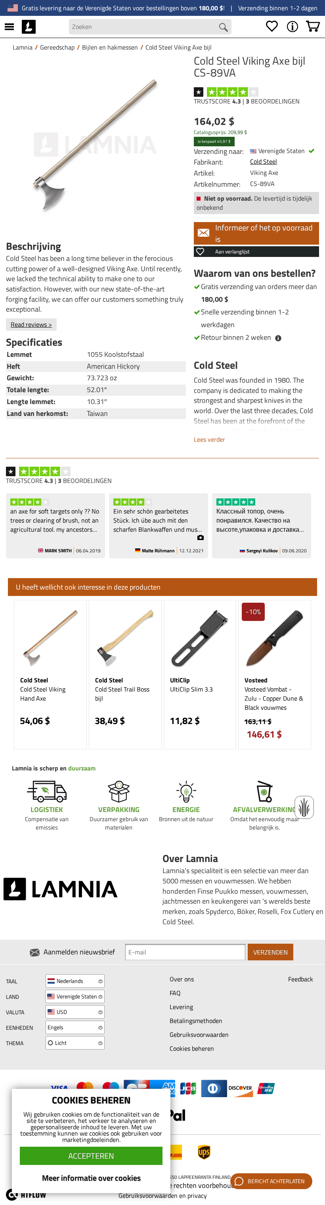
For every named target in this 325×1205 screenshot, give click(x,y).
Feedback (300, 979)
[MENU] (9, 26)
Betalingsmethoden (196, 1020)
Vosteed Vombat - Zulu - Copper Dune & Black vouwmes (274, 698)
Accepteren (91, 1155)
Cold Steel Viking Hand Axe (42, 693)
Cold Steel (263, 161)
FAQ (175, 993)
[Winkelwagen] (313, 26)
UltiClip (180, 680)
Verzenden (270, 952)
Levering (181, 1007)
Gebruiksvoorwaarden (199, 1034)
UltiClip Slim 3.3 (191, 689)
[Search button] (223, 27)
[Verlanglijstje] (272, 26)
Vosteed (256, 680)
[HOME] (29, 26)
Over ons (182, 979)
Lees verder (209, 439)
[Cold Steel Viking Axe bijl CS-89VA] (96, 145)
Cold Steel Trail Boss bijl (122, 693)
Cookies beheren (192, 1048)
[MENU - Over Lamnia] (292, 26)
